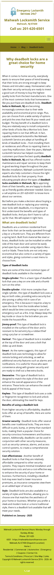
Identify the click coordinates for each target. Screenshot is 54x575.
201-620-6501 (33, 28)
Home (13, 47)
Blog (23, 47)
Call (28, 571)
